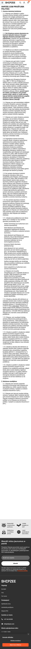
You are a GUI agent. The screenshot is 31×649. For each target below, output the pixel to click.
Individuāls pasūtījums (7, 607)
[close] (28, 634)
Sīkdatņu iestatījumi (15, 640)
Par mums (4, 596)
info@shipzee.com (9, 273)
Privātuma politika (22, 570)
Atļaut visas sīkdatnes (15, 645)
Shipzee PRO (4, 611)
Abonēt (15, 563)
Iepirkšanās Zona (6, 604)
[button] (24, 2)
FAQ (2, 592)
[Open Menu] (2, 2)
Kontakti (3, 589)
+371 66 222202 (8, 619)
